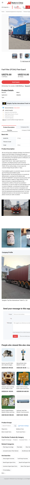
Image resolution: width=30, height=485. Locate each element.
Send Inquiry (15, 82)
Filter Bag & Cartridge (8, 447)
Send (15, 336)
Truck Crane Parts (20, 432)
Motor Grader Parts (6, 432)
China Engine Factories (8, 458)
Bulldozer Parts (20, 429)
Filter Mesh (19, 447)
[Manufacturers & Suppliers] (15, 2)
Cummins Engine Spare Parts (10, 466)
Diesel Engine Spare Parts (9, 462)
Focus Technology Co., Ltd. (20, 478)
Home (3, 11)
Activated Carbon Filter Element (10, 451)
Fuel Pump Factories (23, 458)
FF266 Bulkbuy (6, 470)
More (3, 473)
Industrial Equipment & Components (14, 11)
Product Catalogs (24, 425)
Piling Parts (4, 429)
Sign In (4, 119)
